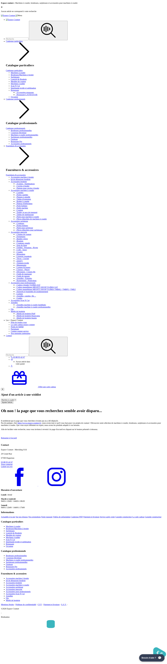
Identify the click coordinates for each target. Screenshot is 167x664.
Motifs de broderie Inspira (26, 318)
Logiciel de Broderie (19, 79)
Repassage (15, 90)
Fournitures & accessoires (16, 146)
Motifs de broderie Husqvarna (28, 316)
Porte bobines (21, 206)
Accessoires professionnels (21, 144)
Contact (9, 336)
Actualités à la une (8, 517)
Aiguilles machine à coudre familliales (31, 305)
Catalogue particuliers (14, 41)
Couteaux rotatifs (23, 243)
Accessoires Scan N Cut (20, 300)
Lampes (19, 294)
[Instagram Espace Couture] (56, 485)
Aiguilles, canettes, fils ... (26, 296)
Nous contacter (7, 464)
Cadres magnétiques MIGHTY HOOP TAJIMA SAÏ (37, 287)
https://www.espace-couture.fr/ (29, 423)
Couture (19, 210)
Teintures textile (22, 263)
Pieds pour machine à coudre (27, 217)
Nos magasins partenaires (20, 333)
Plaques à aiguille (23, 197)
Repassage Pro (16, 141)
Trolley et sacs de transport (26, 212)
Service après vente (107, 517)
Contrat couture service (20, 331)
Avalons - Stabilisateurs (25, 184)
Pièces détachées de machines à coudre (31, 219)
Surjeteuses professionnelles (21, 137)
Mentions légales (7, 604)
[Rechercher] (48, 30)
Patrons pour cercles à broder (27, 188)
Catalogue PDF (77, 517)
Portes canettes (22, 195)
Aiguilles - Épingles (24, 278)
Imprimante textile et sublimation (23, 88)
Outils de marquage (24, 274)
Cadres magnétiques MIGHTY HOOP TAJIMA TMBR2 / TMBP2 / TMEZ (46, 289)
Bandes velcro (22, 239)
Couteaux (20, 223)
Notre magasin (46, 517)
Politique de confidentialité (26, 604)
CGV (40, 604)
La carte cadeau (138, 517)
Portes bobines (22, 226)
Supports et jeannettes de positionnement (32, 292)
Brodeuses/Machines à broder (22, 75)
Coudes (19, 252)
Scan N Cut (15, 86)
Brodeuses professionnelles (21, 130)
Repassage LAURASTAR (26, 95)
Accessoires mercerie (19, 232)
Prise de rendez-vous (19, 322)
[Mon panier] (12, 359)
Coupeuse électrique (18, 133)
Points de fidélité (17, 327)
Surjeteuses (15, 77)
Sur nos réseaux (22, 517)
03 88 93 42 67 (7, 462)
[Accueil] (8, 15)
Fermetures (20, 237)
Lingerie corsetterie (24, 256)
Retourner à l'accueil (9, 438)
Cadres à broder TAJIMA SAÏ (28, 285)
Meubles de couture (18, 81)
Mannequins (21, 265)
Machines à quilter (18, 84)
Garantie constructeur (123, 517)
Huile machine (22, 208)
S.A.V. (63, 604)
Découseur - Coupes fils (25, 272)
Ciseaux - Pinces (23, 270)
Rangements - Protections (26, 281)
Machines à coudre (18, 73)
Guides (19, 298)
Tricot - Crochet (22, 259)
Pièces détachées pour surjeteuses (29, 230)
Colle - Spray (21, 250)
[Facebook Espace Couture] (19, 485)
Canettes (19, 193)
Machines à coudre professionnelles (24, 135)
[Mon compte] (11, 366)
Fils (12, 309)
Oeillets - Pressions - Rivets (27, 248)
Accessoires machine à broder (22, 177)
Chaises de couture (23, 234)
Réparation (20, 254)
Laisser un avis (6, 466)
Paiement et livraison (91, 517)
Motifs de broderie (18, 311)
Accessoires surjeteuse (19, 221)
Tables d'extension (23, 199)
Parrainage (15, 329)
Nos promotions (34, 517)
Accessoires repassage (25, 92)
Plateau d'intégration (24, 204)
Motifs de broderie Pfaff (25, 314)
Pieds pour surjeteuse (24, 228)
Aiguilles (14, 303)
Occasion (14, 97)
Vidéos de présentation (61, 517)
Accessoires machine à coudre (22, 190)
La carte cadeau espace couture (23, 325)
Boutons (19, 241)
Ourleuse (14, 139)
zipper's (19, 261)
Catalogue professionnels (15, 99)
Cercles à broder (22, 186)
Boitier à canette (22, 201)
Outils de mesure (23, 276)
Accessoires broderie (19, 182)
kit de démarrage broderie (20, 179)
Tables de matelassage (25, 215)
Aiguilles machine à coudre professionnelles (33, 307)
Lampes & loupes (23, 267)
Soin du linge (21, 245)
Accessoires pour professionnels (23, 283)
